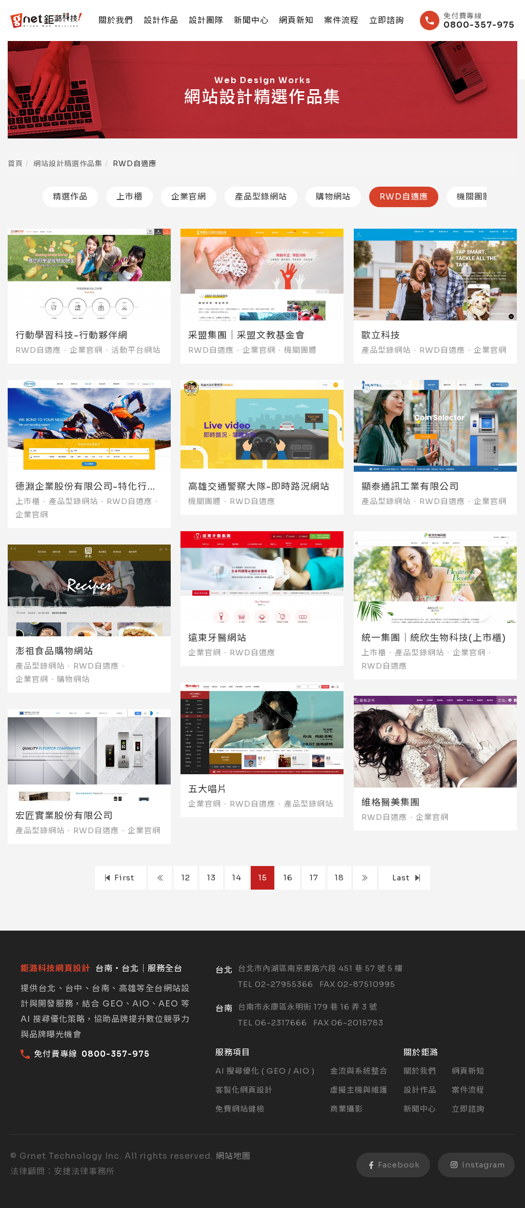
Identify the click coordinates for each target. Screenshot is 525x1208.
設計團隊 (206, 20)
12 (185, 877)
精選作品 (70, 196)
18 (339, 877)
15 (262, 877)
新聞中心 (251, 20)
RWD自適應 (403, 196)
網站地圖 (233, 1156)
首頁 (15, 163)
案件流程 (341, 20)
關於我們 (115, 20)
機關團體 (474, 196)
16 (288, 877)
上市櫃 (129, 196)
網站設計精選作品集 (68, 163)
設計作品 (161, 20)
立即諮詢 (386, 20)
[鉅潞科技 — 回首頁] (46, 20)
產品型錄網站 (261, 196)
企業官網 (188, 196)
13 (211, 877)
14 (236, 877)
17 (314, 877)
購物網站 (333, 196)
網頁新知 (296, 20)
